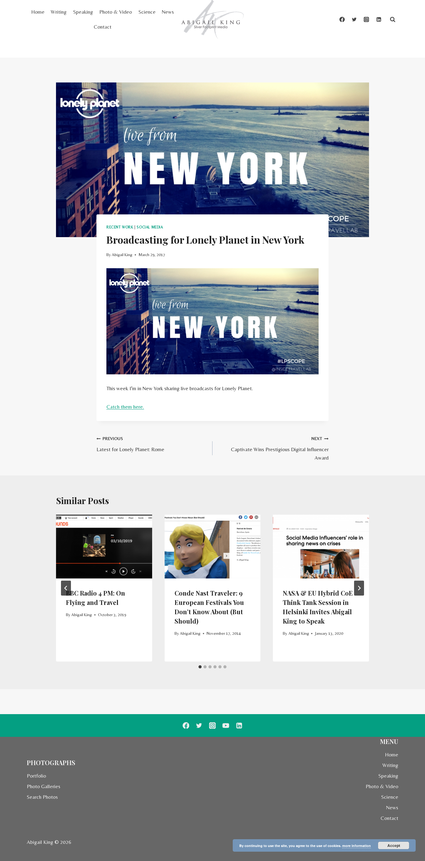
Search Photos (42, 797)
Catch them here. (125, 407)
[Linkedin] (378, 19)
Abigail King (122, 254)
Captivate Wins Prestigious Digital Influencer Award (280, 448)
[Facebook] (342, 19)
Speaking (83, 12)
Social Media (150, 227)
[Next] (359, 588)
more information (356, 845)
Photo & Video (115, 12)
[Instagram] (366, 19)
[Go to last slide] (66, 588)
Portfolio (36, 776)
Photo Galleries (43, 786)
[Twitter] (354, 19)
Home (37, 12)
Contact (102, 27)
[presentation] (104, 547)
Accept (393, 845)
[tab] (200, 666)
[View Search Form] (392, 19)
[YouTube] (225, 725)
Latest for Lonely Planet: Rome (130, 444)
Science (147, 12)
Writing (59, 12)
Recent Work (119, 227)
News (168, 12)
